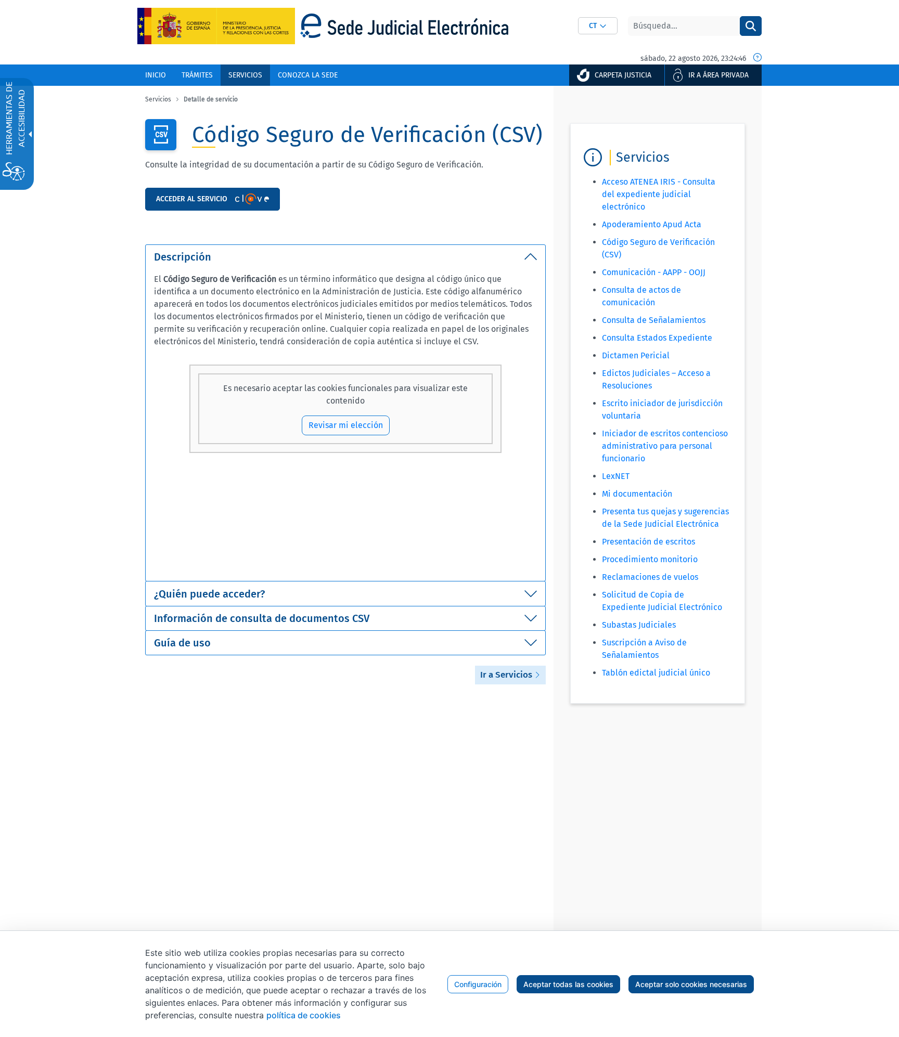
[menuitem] (155, 75)
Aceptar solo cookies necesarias (691, 984)
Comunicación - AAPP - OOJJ (653, 272)
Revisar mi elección (346, 425)
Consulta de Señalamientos (653, 320)
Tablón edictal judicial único (656, 673)
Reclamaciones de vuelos (650, 577)
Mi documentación (637, 494)
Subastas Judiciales (639, 625)
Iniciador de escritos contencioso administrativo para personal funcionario (665, 446)
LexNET (616, 476)
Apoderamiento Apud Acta (651, 224)
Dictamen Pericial (636, 355)
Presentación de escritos (648, 542)
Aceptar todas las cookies (568, 984)
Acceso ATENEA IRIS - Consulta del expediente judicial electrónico (658, 194)
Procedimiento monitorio (650, 559)
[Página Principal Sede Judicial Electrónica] (404, 26)
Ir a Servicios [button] (507, 674)
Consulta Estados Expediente (657, 338)
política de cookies (303, 1015)
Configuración (478, 984)
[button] (598, 25)
